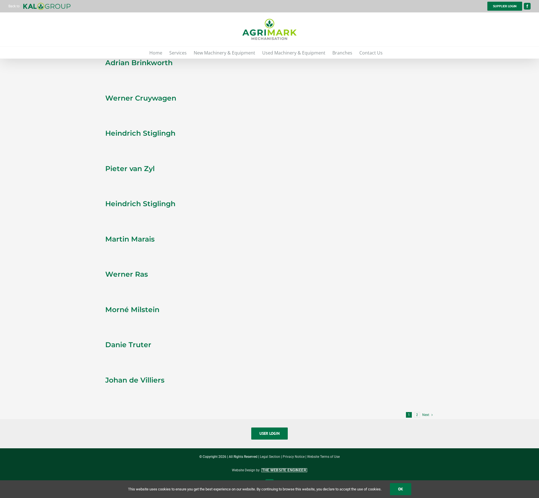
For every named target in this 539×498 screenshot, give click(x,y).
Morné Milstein (132, 309)
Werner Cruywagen (140, 98)
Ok (400, 489)
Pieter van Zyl (130, 168)
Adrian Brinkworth (139, 62)
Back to (14, 6)
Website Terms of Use (323, 457)
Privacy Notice (294, 457)
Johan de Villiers (135, 380)
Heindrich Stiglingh (140, 133)
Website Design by (269, 470)
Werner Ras (126, 274)
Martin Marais (130, 239)
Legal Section (270, 457)
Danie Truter (128, 344)
